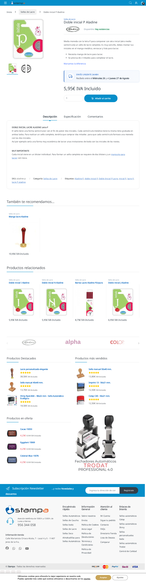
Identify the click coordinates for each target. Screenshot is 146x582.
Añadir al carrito (103, 98)
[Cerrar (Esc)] (18, 571)
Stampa (11, 566)
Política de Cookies (90, 524)
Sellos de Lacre (28, 12)
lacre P (130, 178)
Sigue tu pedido (107, 520)
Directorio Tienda (108, 533)
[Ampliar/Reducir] (2, 571)
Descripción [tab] (50, 116)
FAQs (102, 529)
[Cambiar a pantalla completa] (7, 571)
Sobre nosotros (89, 515)
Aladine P (79, 178)
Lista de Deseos (107, 537)
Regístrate (129, 490)
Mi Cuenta (105, 515)
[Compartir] (13, 571)
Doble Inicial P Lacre (108, 178)
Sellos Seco (68, 533)
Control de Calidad (128, 551)
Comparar (105, 542)
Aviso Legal (87, 529)
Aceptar (103, 577)
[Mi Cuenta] (136, 3)
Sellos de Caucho (71, 520)
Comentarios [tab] (95, 116)
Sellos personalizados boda (126, 535)
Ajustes (120, 577)
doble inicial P (91, 178)
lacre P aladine (19, 182)
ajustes (87, 579)
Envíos (85, 520)
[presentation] (138, 343)
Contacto (104, 524)
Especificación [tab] (72, 116)
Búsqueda (130, 2)
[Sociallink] (7, 548)
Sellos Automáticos (71, 515)
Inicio (9, 12)
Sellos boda (68, 524)
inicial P (122, 178)
